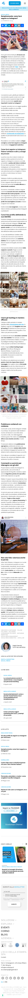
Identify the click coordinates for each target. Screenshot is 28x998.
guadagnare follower (8, 633)
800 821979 (7, 965)
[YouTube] (7, 978)
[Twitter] (6, 25)
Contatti (3, 957)
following (12, 631)
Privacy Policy (13, 895)
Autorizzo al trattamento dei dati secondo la (12, 895)
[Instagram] (19, 978)
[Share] (22, 25)
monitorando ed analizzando (15, 133)
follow (19, 630)
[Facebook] (2, 25)
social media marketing (8, 638)
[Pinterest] (12, 25)
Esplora (6, 924)
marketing (4, 634)
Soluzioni (7, 920)
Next (26, 844)
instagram (20, 633)
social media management (9, 636)
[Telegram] (15, 25)
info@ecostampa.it (7, 967)
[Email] (19, 25)
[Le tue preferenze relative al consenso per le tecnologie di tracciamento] (2, 995)
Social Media (5, 14)
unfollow (21, 638)
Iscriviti (14, 904)
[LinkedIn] (9, 25)
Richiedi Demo (14, 3)
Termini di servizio (15, 899)
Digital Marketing (7, 659)
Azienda (6, 938)
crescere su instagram (8, 630)
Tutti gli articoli (19, 647)
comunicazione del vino (16, 324)
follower (4, 631)
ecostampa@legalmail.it (9, 969)
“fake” (17, 67)
